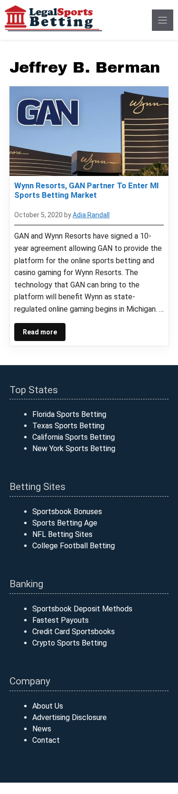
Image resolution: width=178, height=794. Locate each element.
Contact (46, 740)
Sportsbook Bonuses (67, 511)
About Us (47, 706)
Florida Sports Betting (69, 414)
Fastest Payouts (60, 620)
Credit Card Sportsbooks (73, 631)
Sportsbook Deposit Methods (82, 608)
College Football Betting (73, 545)
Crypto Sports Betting (69, 642)
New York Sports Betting (73, 448)
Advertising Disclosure (69, 717)
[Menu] (162, 20)
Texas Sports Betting (68, 425)
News (41, 728)
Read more (40, 332)
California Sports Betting (73, 437)
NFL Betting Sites (62, 534)
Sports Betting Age (64, 522)
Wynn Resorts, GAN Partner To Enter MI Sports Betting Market (86, 190)
